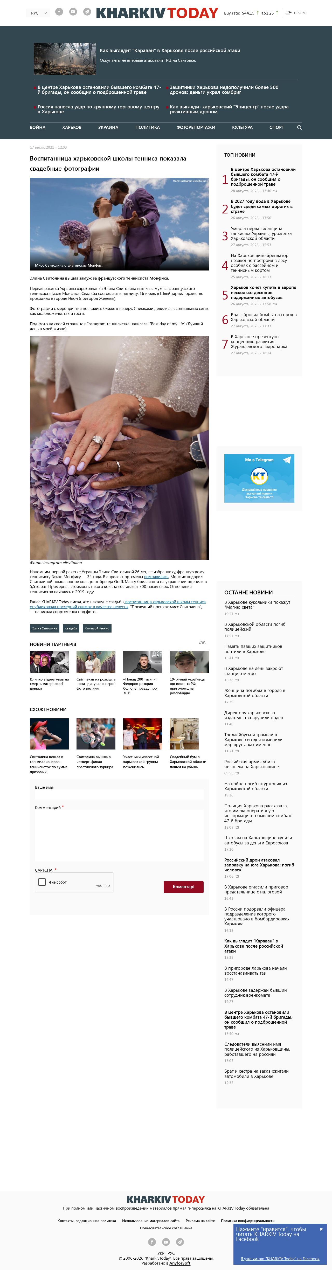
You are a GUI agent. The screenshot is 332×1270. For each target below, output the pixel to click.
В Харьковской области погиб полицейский (255, 626)
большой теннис (97, 628)
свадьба (71, 628)
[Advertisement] (259, 413)
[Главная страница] (166, 1199)
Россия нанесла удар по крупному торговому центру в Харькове (99, 109)
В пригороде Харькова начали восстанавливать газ (255, 970)
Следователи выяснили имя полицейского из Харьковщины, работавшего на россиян (257, 1049)
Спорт (276, 127)
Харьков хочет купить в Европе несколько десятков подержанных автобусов (263, 292)
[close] (321, 1229)
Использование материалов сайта (150, 1220)
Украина (108, 127)
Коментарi (183, 887)
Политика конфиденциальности (247, 1220)
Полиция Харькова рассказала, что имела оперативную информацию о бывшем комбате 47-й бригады (258, 813)
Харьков (71, 127)
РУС (171, 1253)
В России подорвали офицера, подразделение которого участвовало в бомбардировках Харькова (256, 916)
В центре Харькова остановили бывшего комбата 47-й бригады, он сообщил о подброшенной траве (99, 89)
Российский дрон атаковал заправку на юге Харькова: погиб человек (259, 864)
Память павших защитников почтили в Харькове (253, 648)
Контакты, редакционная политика (87, 1220)
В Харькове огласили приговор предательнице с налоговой (256, 889)
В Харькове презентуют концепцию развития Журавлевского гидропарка (259, 341)
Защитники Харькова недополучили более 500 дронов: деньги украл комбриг (224, 89)
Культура (242, 127)
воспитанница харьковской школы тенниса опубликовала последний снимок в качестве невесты (118, 604)
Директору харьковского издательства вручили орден (253, 715)
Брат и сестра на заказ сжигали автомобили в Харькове (256, 1073)
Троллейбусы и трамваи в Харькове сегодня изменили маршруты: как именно (253, 739)
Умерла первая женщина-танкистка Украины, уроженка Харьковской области (261, 233)
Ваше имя (44, 787)
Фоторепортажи (196, 127)
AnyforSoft (179, 1263)
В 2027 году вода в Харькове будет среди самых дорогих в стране (262, 206)
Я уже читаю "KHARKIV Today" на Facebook (280, 1258)
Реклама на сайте (200, 1220)
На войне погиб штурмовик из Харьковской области (255, 786)
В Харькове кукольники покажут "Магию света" (257, 604)
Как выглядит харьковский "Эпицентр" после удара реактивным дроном (229, 109)
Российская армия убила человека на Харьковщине (251, 764)
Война (37, 127)
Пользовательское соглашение (166, 1227)
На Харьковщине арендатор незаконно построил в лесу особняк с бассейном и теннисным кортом (259, 262)
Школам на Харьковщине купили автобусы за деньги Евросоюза (258, 840)
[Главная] (157, 13)
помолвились (156, 576)
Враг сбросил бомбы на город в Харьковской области (264, 316)
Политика (147, 127)
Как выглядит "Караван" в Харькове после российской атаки (170, 50)
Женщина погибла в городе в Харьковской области (254, 692)
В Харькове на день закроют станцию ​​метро (253, 670)
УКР (160, 1253)
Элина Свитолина (44, 628)
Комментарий (48, 807)
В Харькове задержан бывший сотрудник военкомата (255, 992)
